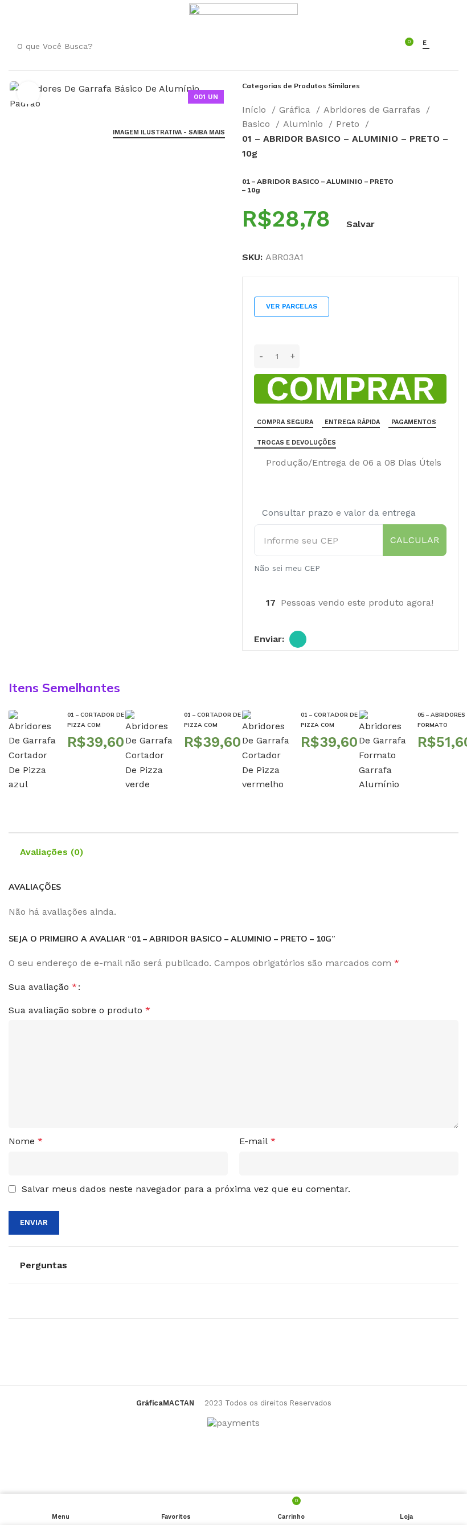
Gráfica (296, 109)
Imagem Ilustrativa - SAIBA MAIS (169, 132)
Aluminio (304, 123)
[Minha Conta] (173, 14)
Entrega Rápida (352, 422)
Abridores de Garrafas (373, 109)
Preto (349, 123)
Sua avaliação (43, 987)
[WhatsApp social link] (297, 639)
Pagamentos (413, 422)
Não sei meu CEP (287, 568)
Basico (257, 123)
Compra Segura (285, 422)
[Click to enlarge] (28, 92)
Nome (26, 1141)
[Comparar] (258, 463)
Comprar (350, 389)
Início (255, 109)
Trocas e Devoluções (296, 442)
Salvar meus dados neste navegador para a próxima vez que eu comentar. (186, 1188)
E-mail (257, 1141)
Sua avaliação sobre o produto (79, 1010)
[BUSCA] (372, 46)
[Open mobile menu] (14, 14)
